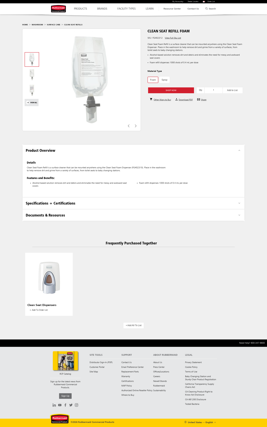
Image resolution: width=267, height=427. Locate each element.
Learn (150, 9)
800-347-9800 (258, 343)
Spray (164, 80)
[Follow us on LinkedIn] (54, 405)
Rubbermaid (159, 386)
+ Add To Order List (38, 310)
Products (80, 9)
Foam (153, 80)
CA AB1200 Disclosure (195, 400)
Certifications (127, 381)
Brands (102, 9)
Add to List (232, 90)
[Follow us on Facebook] (65, 405)
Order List (209, 2)
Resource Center (172, 9)
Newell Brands (160, 381)
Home (25, 25)
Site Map (94, 372)
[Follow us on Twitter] (70, 405)
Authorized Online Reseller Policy (136, 390)
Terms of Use (191, 372)
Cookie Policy (191, 367)
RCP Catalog (65, 374)
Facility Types (126, 9)
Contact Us (193, 9)
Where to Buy (127, 395)
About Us (157, 362)
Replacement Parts (130, 372)
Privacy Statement (193, 362)
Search (212, 9)
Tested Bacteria (192, 404)
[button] (171, 90)
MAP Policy (126, 386)
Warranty (125, 376)
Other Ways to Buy (162, 100)
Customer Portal (97, 367)
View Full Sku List (173, 38)
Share (203, 100)
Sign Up (65, 396)
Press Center (159, 367)
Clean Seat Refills (73, 25)
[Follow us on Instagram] (76, 405)
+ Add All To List (133, 325)
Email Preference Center (132, 367)
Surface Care (53, 25)
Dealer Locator (193, 2)
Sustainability (159, 390)
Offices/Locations (161, 372)
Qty (200, 90)
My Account (176, 2)
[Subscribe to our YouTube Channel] (59, 405)
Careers (156, 376)
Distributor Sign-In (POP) (101, 362)
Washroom (37, 25)
